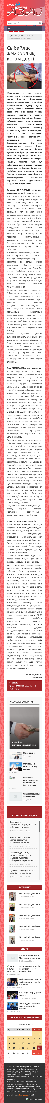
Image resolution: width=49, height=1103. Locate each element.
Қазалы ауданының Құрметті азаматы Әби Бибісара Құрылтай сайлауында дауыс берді (21, 856)
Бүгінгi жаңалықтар (24, 815)
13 (23, 1043)
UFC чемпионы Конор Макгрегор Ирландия (29, 956)
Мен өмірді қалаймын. (30, 904)
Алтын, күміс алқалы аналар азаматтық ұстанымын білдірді (20, 840)
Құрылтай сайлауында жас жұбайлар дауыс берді (23, 871)
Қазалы (24, 13)
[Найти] (40, 23)
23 (39, 1048)
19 (18, 1048)
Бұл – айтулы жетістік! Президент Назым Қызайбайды (30, 969)
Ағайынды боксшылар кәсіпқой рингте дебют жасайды (30, 982)
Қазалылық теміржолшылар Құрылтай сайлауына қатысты (23, 824)
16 (39, 1043)
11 (14, 1043)
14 (28, 1043)
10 (9, 1043)
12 (18, 1043)
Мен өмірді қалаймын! (30, 926)
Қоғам (15, 682)
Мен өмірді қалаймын (29, 893)
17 (9, 1048)
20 (23, 1048)
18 (14, 1048)
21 (28, 1048)
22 (34, 1048)
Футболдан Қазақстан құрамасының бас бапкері (29, 1006)
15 (34, 1043)
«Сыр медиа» (23, 1095)
